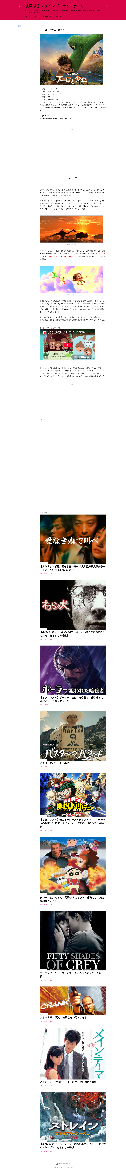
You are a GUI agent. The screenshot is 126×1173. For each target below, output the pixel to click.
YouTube (28, 16)
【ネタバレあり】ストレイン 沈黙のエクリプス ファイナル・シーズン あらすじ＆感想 (73, 1145)
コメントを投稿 (48, 573)
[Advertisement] (72, 144)
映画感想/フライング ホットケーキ (54, 6)
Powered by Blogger (64, 1163)
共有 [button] (19, 26)
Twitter (37, 16)
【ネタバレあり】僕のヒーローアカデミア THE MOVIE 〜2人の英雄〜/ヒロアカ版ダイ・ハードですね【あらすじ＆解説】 (72, 823)
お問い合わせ (60, 16)
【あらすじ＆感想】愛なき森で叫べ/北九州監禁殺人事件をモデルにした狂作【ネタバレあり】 (72, 568)
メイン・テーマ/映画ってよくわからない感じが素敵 (68, 1081)
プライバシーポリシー (48, 16)
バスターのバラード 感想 (54, 763)
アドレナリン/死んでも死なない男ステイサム (65, 1017)
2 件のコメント (48, 704)
